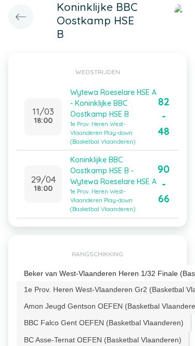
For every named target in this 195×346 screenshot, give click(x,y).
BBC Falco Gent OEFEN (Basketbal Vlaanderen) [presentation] (104, 323)
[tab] (104, 322)
